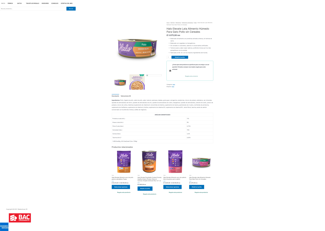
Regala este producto (191, 76)
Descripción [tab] (115, 96)
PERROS (10, 3)
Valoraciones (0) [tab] (126, 96)
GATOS (19, 3)
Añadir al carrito (180, 57)
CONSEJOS (54, 3)
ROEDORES (45, 3)
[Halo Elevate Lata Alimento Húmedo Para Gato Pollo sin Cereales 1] (137, 47)
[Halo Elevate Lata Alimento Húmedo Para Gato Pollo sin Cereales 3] (137, 82)
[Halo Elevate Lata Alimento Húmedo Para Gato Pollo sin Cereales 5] (154, 82)
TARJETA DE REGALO (32, 3)
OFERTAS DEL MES (67, 3)
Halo (195, 22)
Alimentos (178, 22)
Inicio (168, 22)
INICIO (3, 3)
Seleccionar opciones (120, 187)
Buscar (71, 8)
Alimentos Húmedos (187, 22)
